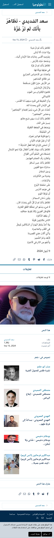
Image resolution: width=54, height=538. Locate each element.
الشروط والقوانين (38, 514)
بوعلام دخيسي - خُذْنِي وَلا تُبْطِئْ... (37, 442)
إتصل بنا (50, 514)
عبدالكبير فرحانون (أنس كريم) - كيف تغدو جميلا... (35, 461)
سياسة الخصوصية (23, 514)
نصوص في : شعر (42, 357)
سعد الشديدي (34, 40)
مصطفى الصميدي (41, 390)
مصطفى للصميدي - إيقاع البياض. (38, 396)
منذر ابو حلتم (43, 367)
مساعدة (12, 514)
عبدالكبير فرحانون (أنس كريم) (35, 455)
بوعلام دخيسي (43, 436)
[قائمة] (50, 4)
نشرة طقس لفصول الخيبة (37, 371)
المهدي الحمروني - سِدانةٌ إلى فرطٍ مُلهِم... (36, 422)
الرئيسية (49, 518)
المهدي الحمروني (42, 416)
